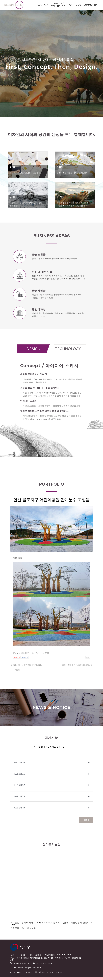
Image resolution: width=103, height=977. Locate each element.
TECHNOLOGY (68, 349)
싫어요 (25, 657)
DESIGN (33, 349)
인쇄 (87, 657)
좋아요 (17, 657)
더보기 (86, 820)
